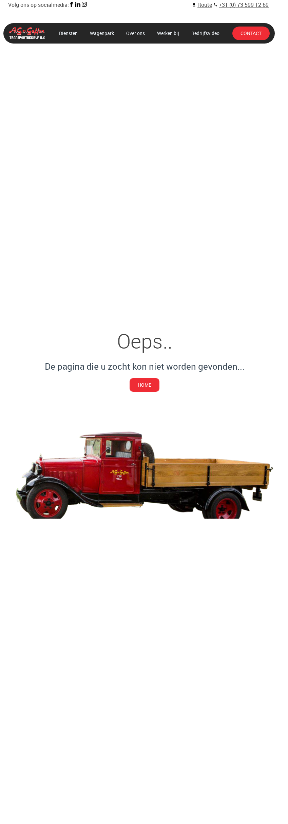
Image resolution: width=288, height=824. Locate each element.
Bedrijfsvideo (205, 33)
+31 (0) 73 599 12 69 (244, 5)
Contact (251, 33)
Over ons (135, 33)
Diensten (68, 33)
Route (204, 5)
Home (144, 385)
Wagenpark (102, 33)
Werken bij (168, 33)
